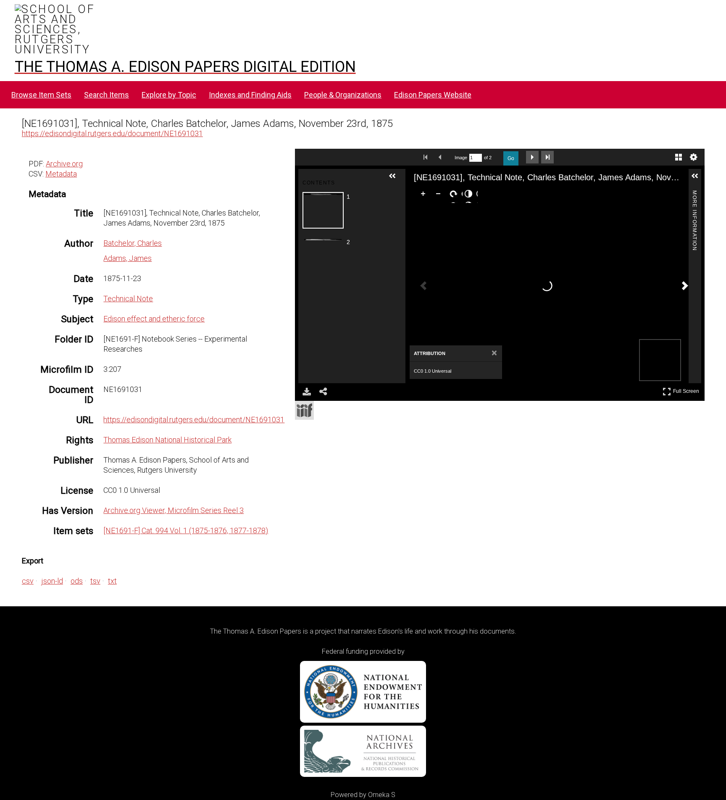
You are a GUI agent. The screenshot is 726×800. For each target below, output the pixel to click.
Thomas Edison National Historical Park (167, 439)
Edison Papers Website (432, 94)
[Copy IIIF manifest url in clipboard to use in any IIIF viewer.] (304, 410)
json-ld (52, 580)
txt (112, 580)
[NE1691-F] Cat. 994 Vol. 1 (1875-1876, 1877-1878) (185, 530)
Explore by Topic (169, 94)
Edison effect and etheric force (154, 318)
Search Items (106, 94)
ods (77, 580)
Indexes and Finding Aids (250, 94)
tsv (95, 580)
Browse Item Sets (41, 94)
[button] (395, 179)
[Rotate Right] (455, 195)
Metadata (61, 173)
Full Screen (687, 389)
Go (511, 158)
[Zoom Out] (439, 195)
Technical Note (128, 298)
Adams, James (127, 258)
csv (28, 580)
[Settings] (693, 157)
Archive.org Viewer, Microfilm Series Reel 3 (173, 510)
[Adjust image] (470, 195)
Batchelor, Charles (132, 243)
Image (461, 157)
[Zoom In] (424, 195)
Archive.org (64, 163)
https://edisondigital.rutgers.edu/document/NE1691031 (112, 133)
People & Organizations (342, 94)
